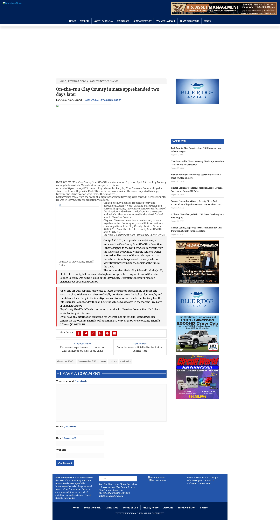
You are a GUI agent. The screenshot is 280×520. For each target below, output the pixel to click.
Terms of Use (130, 507)
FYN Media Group (165, 21)
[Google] (93, 333)
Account (168, 507)
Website (61, 450)
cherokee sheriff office (66, 361)
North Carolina (103, 21)
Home (72, 21)
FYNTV (207, 21)
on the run (113, 361)
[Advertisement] (140, 51)
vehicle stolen (125, 361)
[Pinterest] (107, 333)
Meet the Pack (92, 507)
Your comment (71, 381)
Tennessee (123, 21)
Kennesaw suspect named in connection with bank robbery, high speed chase (82, 349)
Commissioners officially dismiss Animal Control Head (140, 349)
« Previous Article (82, 343)
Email (66, 438)
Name (66, 426)
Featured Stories (99, 81)
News (114, 81)
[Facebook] (78, 333)
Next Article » (140, 343)
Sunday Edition (142, 21)
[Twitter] (85, 333)
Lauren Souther (112, 99)
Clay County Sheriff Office (88, 361)
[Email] (114, 333)
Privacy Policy (151, 507)
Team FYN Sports (189, 21)
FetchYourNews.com (108, 484)
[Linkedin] (100, 333)
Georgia (84, 21)
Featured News (77, 81)
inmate (103, 361)
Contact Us (111, 507)
